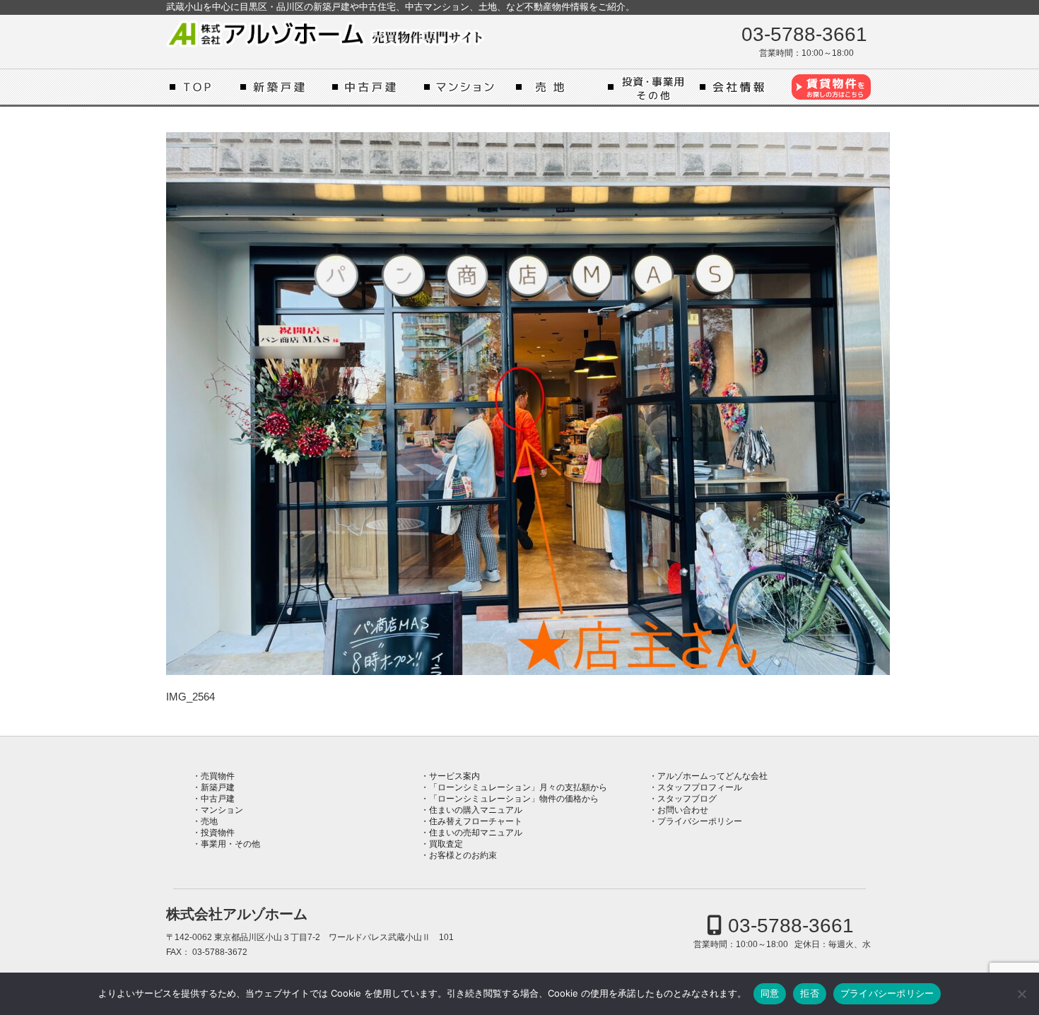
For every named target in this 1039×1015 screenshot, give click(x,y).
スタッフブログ (687, 799)
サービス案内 (454, 776)
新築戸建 (283, 87)
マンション (466, 87)
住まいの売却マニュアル (475, 833)
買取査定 (446, 844)
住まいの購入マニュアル (475, 810)
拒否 (809, 993)
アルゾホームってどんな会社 (742, 87)
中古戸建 (375, 87)
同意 (770, 993)
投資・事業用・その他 (650, 87)
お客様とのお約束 (463, 855)
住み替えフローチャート (475, 821)
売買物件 (218, 776)
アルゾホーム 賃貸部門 (830, 87)
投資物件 (218, 833)
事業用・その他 (230, 844)
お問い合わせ (682, 810)
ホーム (201, 87)
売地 (558, 87)
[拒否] (1021, 994)
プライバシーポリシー (699, 821)
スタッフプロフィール (699, 787)
